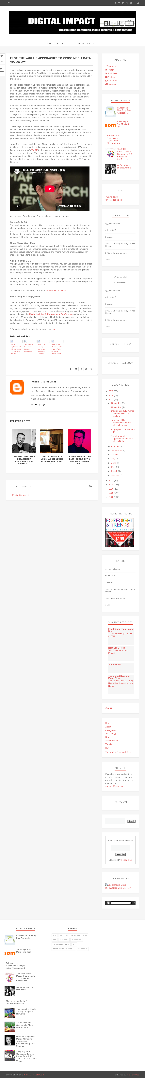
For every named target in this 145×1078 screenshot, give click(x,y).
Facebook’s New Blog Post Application (124, 110)
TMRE (34, 150)
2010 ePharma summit (115, 253)
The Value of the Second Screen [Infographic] (28, 348)
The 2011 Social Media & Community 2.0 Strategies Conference (124, 154)
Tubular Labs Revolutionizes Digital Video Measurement (114, 139)
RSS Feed (112, 73)
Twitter (110, 70)
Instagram (112, 80)
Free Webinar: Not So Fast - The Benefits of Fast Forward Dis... (79, 460)
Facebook (111, 66)
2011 (107, 259)
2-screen (109, 237)
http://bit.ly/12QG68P (56, 290)
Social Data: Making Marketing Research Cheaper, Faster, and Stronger (42, 349)
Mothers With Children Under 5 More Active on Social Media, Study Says (57, 349)
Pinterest (111, 84)
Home (8, 3)
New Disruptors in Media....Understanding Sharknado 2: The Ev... (52, 460)
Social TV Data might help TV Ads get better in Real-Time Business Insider (16, 349)
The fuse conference (86, 43)
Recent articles (63, 43)
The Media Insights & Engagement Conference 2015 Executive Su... (24, 460)
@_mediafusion (112, 223)
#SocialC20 (110, 230)
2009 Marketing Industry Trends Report (120, 245)
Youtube (111, 77)
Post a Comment (20, 495)
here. (54, 329)
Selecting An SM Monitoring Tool (124, 124)
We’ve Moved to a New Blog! (124, 166)
